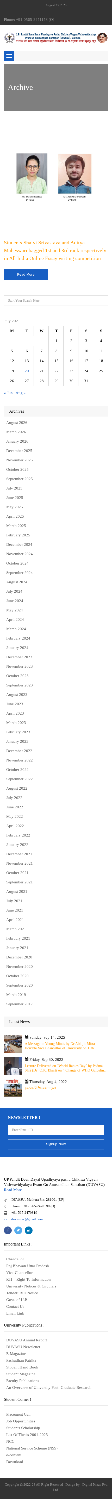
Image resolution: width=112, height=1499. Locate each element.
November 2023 (19, 666)
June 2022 (14, 807)
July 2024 (14, 591)
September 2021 (19, 882)
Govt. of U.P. (16, 1300)
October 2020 (17, 976)
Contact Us (15, 1306)
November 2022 (19, 760)
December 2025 (19, 451)
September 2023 (19, 685)
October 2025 (17, 469)
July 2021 (14, 901)
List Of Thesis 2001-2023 (27, 1435)
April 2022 (15, 826)
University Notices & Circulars (31, 1286)
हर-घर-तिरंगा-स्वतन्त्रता (40, 1088)
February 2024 (18, 638)
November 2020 (19, 966)
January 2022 (17, 845)
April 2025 (15, 516)
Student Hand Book (22, 1367)
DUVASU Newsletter (23, 1347)
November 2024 (19, 554)
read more (26, 274)
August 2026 (16, 422)
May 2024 (14, 610)
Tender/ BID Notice (22, 1293)
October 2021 (17, 873)
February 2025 (18, 535)
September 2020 (19, 985)
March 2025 (16, 526)
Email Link (15, 1313)
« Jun (8, 393)
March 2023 (16, 723)
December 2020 (19, 957)
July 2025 (14, 488)
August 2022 (16, 788)
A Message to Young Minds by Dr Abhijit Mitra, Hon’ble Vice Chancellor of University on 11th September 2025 (60, 1046)
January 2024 (17, 648)
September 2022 (19, 779)
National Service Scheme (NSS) (32, 1448)
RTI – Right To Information (28, 1279)
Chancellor (15, 1259)
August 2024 (16, 582)
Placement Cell (18, 1414)
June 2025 (14, 497)
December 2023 (19, 657)
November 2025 (19, 460)
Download (14, 1462)
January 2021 (17, 948)
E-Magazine (16, 1354)
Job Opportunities (20, 1421)
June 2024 (14, 601)
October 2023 (17, 676)
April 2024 (15, 619)
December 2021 (19, 854)
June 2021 (14, 910)
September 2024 (19, 573)
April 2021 (15, 920)
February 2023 (18, 732)
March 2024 (16, 629)
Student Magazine (20, 1374)
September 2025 (19, 479)
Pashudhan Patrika (21, 1360)
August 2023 (16, 694)
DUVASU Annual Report (26, 1340)
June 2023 (14, 704)
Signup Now (56, 1144)
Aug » (21, 393)
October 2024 (17, 563)
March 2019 (16, 995)
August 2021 (16, 891)
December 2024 (19, 544)
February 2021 (18, 938)
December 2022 (19, 751)
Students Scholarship (23, 1428)
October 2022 (17, 769)
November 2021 (19, 863)
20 (27, 371)
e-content (13, 1455)
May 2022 (14, 816)
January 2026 (17, 441)
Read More (13, 1190)
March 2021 (16, 929)
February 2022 (18, 835)
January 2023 (17, 741)
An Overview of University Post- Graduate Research (48, 1387)
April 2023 (15, 713)
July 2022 (14, 798)
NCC (10, 1441)
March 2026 (16, 432)
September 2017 (19, 1004)
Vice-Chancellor (19, 1273)
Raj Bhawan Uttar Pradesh (27, 1266)
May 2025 (14, 507)
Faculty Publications (22, 1381)
